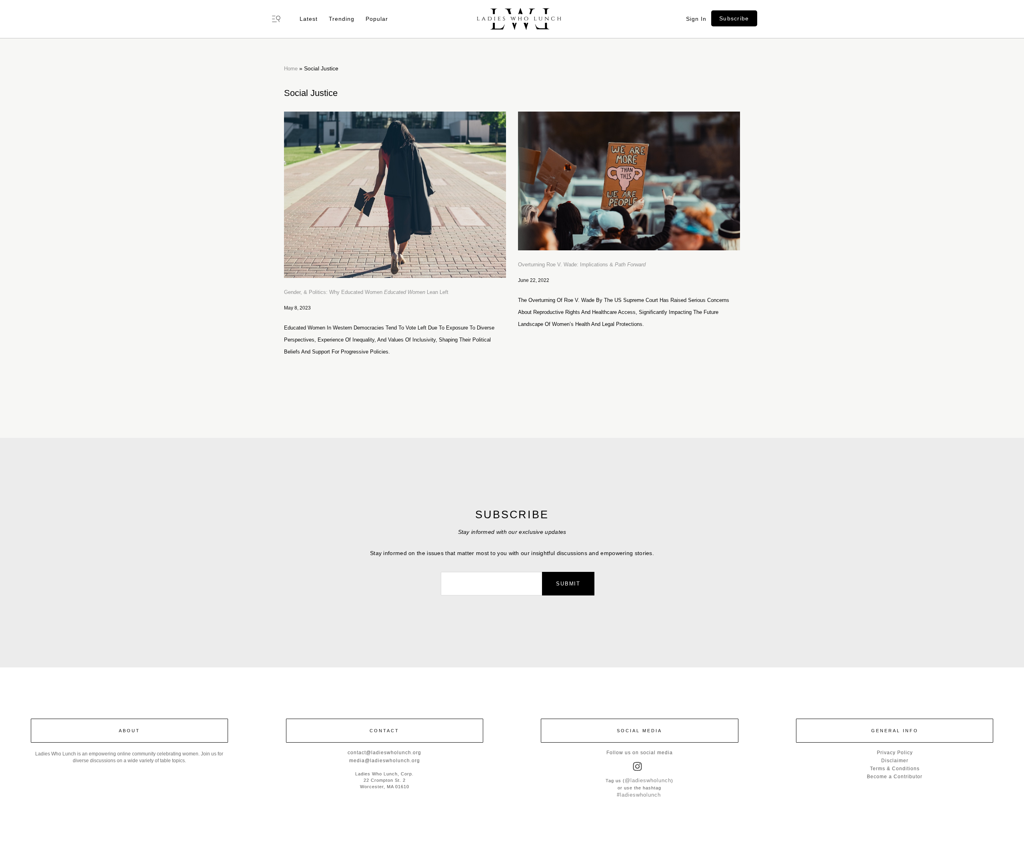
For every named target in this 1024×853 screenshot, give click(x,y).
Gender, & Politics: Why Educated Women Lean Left (366, 292)
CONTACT (384, 730)
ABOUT (129, 730)
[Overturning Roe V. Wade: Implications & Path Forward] (629, 181)
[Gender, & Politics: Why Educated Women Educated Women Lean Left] (395, 195)
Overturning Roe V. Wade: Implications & (582, 265)
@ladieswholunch (648, 780)
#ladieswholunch (639, 795)
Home (291, 69)
